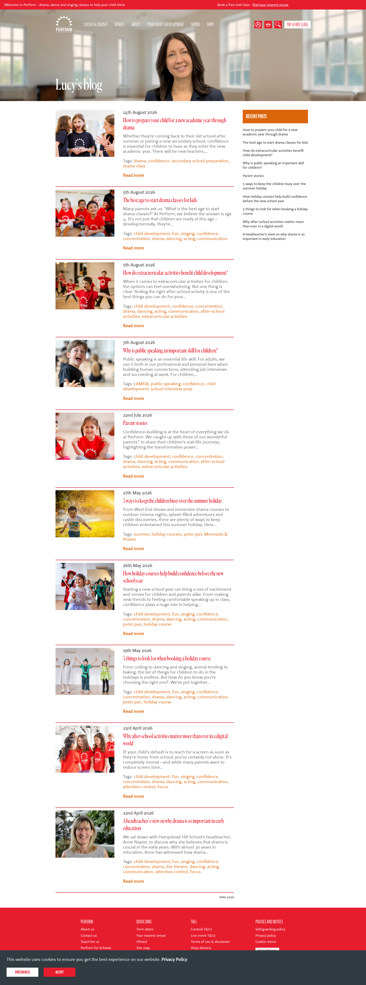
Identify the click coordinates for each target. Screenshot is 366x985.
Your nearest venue (151, 935)
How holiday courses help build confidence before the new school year (275, 198)
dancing (174, 238)
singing (188, 233)
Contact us (89, 935)
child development (152, 233)
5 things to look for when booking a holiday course (167, 659)
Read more (133, 175)
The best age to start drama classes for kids (160, 200)
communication (212, 238)
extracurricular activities (164, 316)
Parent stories (135, 423)
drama (140, 160)
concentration (136, 238)
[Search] (278, 24)
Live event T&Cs (203, 935)
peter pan (193, 534)
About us (87, 929)
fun (175, 233)
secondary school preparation (200, 160)
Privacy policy (265, 935)
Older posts (226, 897)
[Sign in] (259, 24)
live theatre (177, 866)
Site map (143, 948)
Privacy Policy (174, 959)
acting (189, 238)
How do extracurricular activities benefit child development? (175, 273)
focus (163, 786)
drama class (134, 165)
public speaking (166, 383)
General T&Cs (201, 929)
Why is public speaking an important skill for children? (170, 351)
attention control (139, 786)
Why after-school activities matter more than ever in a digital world (273, 224)
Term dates (144, 929)
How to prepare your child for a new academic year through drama (270, 132)
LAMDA (141, 383)
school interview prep (171, 388)
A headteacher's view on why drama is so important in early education (274, 236)
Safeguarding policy (270, 929)
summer (142, 534)
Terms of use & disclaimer (210, 941)
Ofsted (141, 941)
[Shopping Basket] (268, 24)
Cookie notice (265, 941)
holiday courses (167, 534)
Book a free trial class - (202, 5)
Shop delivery (201, 948)
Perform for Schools (96, 948)
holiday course (158, 624)
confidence (158, 160)
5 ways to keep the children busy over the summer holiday (172, 501)
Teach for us (90, 941)
